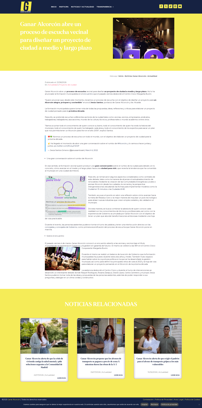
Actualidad (152, 76)
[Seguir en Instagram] (175, 6)
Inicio (54, 7)
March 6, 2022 (91, 150)
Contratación (148, 400)
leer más (61, 378)
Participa (64, 7)
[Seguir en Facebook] (161, 6)
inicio (120, 76)
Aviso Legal (178, 400)
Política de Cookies (192, 400)
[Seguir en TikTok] (170, 6)
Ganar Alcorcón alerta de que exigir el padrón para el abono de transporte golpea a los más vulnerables (157, 361)
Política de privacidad (169, 404)
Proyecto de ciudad (67, 85)
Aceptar (145, 404)
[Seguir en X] (166, 6)
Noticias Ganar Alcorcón (135, 76)
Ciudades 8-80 (118, 189)
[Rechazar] (199, 404)
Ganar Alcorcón (14, 400)
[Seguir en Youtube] (180, 6)
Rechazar (154, 404)
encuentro (88, 94)
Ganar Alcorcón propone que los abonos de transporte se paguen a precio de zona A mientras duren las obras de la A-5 (101, 361)
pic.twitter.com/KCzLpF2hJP (66, 146)
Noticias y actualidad (82, 7)
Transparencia (104, 7)
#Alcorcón (122, 143)
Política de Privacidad (163, 400)
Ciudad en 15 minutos (97, 189)
